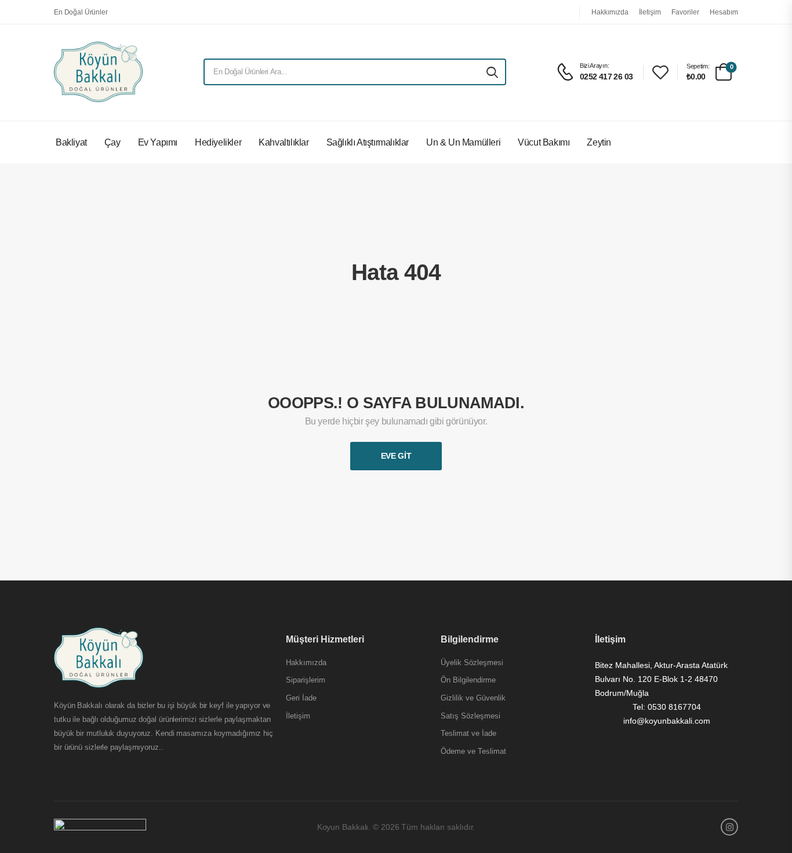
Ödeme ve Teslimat (473, 751)
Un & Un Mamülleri (463, 142)
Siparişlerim (305, 680)
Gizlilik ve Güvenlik (473, 698)
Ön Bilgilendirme (468, 680)
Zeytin (599, 142)
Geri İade (301, 698)
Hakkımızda (609, 12)
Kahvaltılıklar (283, 142)
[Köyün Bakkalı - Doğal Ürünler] (98, 71)
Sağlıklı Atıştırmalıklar (367, 142)
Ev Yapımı (157, 142)
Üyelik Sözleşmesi (472, 662)
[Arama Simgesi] (492, 72)
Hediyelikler (218, 142)
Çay (112, 142)
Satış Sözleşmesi (470, 716)
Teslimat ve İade (468, 733)
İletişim (650, 12)
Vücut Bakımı (543, 142)
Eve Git (396, 455)
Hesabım (724, 12)
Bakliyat (71, 142)
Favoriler (685, 12)
